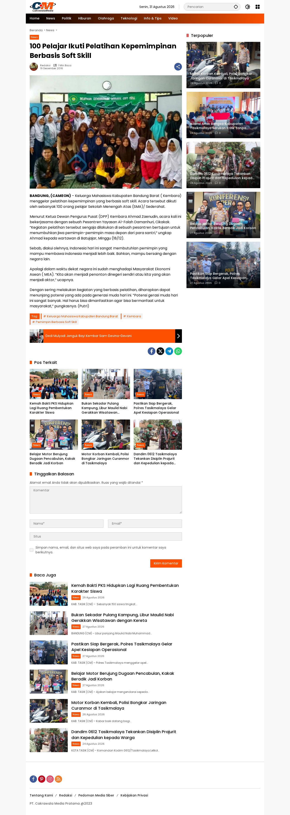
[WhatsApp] (178, 351)
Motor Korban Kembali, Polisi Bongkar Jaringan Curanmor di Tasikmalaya (105, 458)
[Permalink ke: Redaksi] (35, 67)
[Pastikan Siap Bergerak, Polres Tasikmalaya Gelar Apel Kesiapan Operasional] (158, 384)
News (34, 37)
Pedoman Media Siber (96, 795)
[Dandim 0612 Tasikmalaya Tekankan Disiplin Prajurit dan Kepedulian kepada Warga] (158, 434)
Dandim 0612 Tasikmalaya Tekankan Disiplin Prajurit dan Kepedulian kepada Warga (155, 458)
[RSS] (58, 779)
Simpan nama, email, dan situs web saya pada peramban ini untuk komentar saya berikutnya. (101, 549)
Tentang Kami (41, 795)
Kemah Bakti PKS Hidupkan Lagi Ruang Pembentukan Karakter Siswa (51, 408)
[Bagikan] (178, 67)
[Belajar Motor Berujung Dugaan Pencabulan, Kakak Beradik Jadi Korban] (54, 434)
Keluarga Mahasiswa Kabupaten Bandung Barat (82, 316)
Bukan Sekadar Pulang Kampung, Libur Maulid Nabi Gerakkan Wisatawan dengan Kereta (104, 408)
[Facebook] (151, 351)
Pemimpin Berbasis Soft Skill (56, 322)
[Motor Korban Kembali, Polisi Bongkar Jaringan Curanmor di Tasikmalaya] (106, 434)
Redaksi (45, 65)
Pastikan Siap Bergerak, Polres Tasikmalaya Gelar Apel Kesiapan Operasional (156, 408)
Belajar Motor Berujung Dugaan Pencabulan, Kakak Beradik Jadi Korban (52, 458)
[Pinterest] (41, 779)
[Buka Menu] (257, 6)
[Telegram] (169, 351)
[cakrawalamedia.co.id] (69, 6)
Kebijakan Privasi (134, 795)
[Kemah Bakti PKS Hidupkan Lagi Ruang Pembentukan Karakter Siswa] (54, 384)
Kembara (134, 316)
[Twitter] (160, 351)
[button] (235, 6)
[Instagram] (50, 779)
